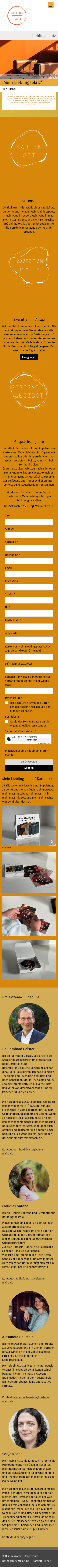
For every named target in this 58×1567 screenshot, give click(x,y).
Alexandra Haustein (18, 1337)
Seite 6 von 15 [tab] (18, 107)
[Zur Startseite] (17, 15)
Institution (11, 581)
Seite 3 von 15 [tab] (2, 107)
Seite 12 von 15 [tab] (50, 107)
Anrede (9, 528)
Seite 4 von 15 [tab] (7, 107)
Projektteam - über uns (20, 997)
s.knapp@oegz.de (32, 472)
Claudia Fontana (15, 1206)
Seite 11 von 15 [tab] (45, 107)
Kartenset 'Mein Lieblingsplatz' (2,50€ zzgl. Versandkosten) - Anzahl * (28, 648)
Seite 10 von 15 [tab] (39, 107)
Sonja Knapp (12, 1454)
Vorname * (11, 541)
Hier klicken (31, 740)
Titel (7, 515)
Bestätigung (12, 716)
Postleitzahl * (13, 620)
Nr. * (7, 607)
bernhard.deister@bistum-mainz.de (26, 468)
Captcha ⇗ (44, 743)
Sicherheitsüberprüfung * (20, 731)
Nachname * (12, 555)
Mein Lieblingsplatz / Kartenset (27, 779)
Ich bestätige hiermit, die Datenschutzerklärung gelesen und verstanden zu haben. (30, 707)
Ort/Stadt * (12, 633)
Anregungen (29, 357)
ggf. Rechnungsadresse (19, 663)
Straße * (10, 594)
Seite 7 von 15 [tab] (23, 107)
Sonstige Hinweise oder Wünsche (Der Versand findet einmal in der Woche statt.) (28, 680)
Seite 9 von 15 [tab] (34, 107)
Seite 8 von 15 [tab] (29, 107)
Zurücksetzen (29, 761)
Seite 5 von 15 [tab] (13, 107)
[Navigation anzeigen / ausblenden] (51, 5)
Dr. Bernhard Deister (18, 1049)
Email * (9, 568)
